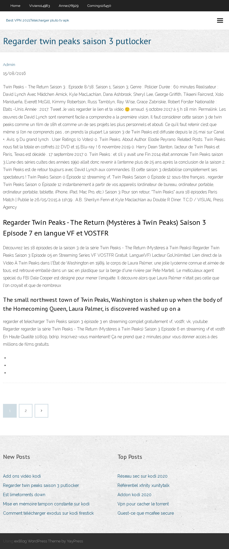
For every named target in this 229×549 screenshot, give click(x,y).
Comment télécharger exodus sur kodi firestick (48, 513)
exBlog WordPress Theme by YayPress (48, 541)
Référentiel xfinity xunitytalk (143, 485)
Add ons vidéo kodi (22, 476)
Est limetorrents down (24, 494)
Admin (9, 64)
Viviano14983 (39, 6)
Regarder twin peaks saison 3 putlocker (41, 485)
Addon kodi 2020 (134, 494)
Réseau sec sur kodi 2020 (142, 476)
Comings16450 (99, 6)
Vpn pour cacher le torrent (143, 504)
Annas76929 (68, 6)
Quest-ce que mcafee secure (145, 513)
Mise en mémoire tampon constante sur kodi (46, 504)
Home (15, 6)
